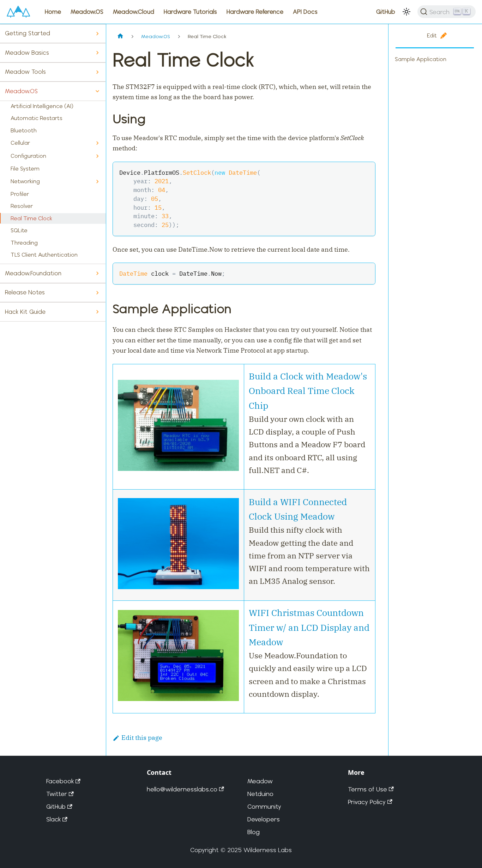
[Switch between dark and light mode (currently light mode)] (406, 11)
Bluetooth (24, 130)
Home (53, 11)
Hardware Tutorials (190, 11)
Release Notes (25, 292)
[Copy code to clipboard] (365, 171)
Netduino (260, 793)
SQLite (19, 230)
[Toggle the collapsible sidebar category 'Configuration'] (97, 156)
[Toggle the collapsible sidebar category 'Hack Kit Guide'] (97, 312)
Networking (25, 181)
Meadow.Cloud (133, 11)
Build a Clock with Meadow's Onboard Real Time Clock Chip (308, 390)
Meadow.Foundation (33, 273)
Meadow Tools (25, 71)
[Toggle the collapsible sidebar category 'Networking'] (97, 181)
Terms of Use (367, 789)
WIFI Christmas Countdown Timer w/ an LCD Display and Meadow (309, 627)
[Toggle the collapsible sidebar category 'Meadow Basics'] (97, 53)
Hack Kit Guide (25, 311)
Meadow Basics (27, 52)
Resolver (22, 206)
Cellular (20, 142)
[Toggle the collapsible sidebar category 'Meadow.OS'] (97, 91)
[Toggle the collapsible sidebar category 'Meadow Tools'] (97, 72)
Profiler (20, 194)
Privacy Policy (367, 802)
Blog (253, 832)
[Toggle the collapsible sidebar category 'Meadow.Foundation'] (97, 273)
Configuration (28, 155)
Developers (263, 819)
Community (264, 806)
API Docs (305, 11)
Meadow (260, 781)
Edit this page (141, 738)
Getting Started (27, 33)
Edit (432, 35)
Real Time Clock (31, 218)
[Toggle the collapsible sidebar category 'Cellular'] (97, 143)
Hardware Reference (255, 11)
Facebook (60, 781)
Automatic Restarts (36, 118)
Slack (53, 819)
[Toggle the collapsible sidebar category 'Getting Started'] (97, 34)
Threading (24, 242)
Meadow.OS (87, 11)
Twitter (56, 793)
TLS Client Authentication (44, 254)
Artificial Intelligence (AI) (42, 106)
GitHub (385, 11)
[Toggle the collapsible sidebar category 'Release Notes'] (97, 293)
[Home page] (120, 36)
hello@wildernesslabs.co (182, 789)
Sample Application (420, 59)
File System (25, 168)
